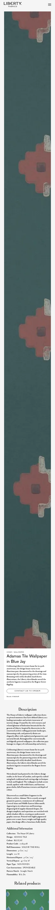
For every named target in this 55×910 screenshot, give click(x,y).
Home (9, 652)
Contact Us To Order (27, 691)
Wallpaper (19, 652)
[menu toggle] (49, 4)
